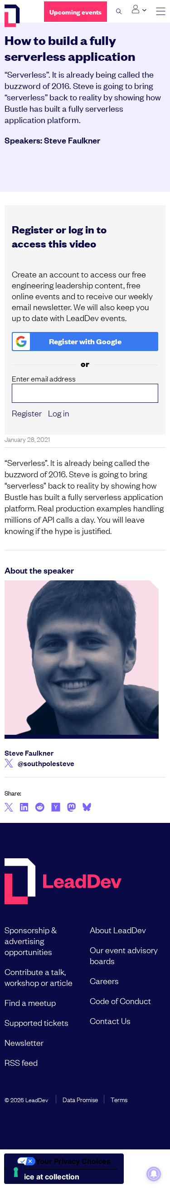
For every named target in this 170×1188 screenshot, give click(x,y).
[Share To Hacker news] (55, 807)
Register (27, 412)
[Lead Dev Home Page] (63, 882)
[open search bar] (119, 11)
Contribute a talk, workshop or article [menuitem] (39, 977)
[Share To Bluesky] (87, 808)
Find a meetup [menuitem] (30, 1002)
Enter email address (44, 378)
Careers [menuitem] (104, 980)
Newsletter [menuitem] (24, 1042)
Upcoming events (75, 11)
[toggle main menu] (160, 11)
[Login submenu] (139, 10)
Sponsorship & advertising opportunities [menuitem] (31, 940)
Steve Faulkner (72, 140)
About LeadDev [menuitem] (118, 929)
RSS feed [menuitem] (21, 1062)
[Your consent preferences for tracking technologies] (15, 1172)
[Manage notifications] (153, 1174)
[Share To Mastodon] (71, 808)
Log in (58, 412)
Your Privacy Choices (73, 1161)
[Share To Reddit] (39, 808)
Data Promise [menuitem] (80, 1099)
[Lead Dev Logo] (17, 16)
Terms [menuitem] (119, 1099)
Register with (85, 341)
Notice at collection (45, 1176)
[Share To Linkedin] (24, 807)
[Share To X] (9, 807)
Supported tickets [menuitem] (36, 1022)
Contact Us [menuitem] (110, 1020)
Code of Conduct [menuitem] (120, 1000)
